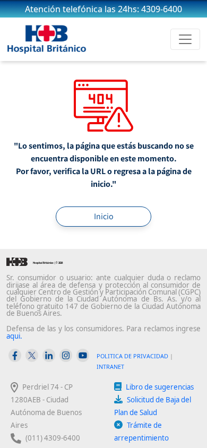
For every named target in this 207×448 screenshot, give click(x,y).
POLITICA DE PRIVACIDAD (132, 356)
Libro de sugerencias (160, 387)
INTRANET (110, 367)
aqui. (14, 336)
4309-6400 (161, 9)
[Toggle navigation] (185, 39)
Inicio (104, 216)
